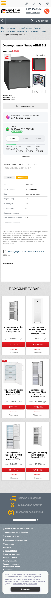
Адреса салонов (10, 551)
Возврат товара (10, 557)
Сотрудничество (10, 561)
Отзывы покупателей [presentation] (18, 168)
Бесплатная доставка (29, 498)
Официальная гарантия (30, 505)
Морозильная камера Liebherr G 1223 (13, 391)
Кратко (9, 178)
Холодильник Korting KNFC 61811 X (13, 328)
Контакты (7, 547)
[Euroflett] (12, 13)
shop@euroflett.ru (33, 13)
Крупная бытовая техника (12, 31)
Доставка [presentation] (32, 164)
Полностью (22, 178)
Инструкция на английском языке (26, 251)
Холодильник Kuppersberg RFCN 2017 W (37, 329)
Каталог (37, 28)
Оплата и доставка (11, 554)
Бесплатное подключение (29, 512)
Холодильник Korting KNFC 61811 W (37, 454)
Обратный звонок (47, 11)
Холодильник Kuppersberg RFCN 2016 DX (37, 392)
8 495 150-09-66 (33, 9)
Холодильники (32, 31)
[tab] (14, 164)
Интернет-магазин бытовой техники (16, 28)
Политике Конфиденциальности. (25, 584)
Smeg (42, 31)
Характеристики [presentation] (13, 164)
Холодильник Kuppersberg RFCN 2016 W (13, 455)
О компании (8, 544)
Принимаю (25, 589)
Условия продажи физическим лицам (11, 565)
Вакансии (7, 569)
